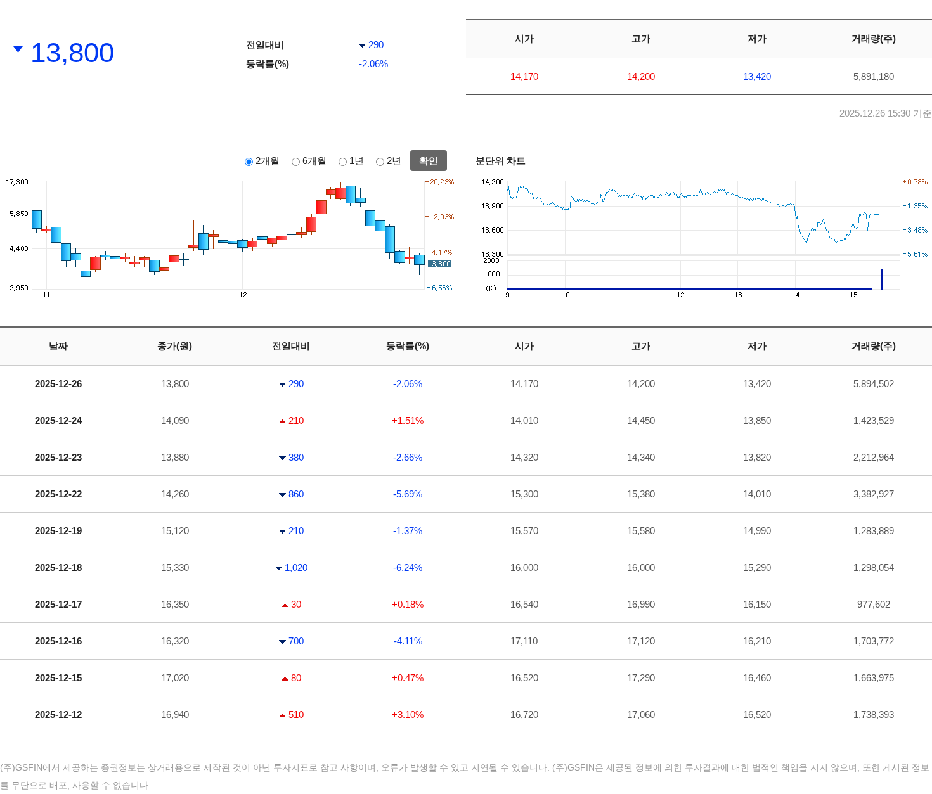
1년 (356, 160)
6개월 (314, 160)
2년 (394, 160)
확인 (428, 160)
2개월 (268, 160)
